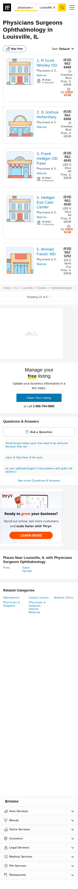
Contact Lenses (39, 597)
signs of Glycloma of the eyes (24, 457)
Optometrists (11, 597)
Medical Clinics (64, 597)
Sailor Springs (27, 569)
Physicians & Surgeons (11, 604)
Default (64, 48)
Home (7, 288)
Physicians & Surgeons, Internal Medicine (37, 607)
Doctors (42, 288)
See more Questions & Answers (39, 480)
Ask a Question (41, 432)
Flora (6, 567)
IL (16, 288)
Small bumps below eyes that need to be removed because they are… (36, 445)
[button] (71, 7)
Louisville (27, 288)
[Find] (62, 7)
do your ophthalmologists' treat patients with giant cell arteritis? (38, 470)
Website (42, 75)
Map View (17, 48)
